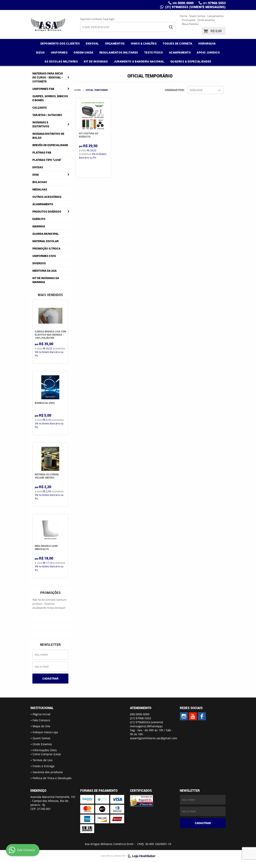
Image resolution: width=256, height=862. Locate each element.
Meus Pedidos (190, 24)
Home (183, 16)
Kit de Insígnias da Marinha (45, 280)
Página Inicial (41, 714)
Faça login (109, 19)
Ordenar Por (174, 90)
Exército (38, 219)
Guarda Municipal (45, 234)
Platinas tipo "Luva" (46, 160)
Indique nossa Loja (45, 732)
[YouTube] (193, 716)
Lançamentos (215, 16)
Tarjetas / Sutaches (47, 115)
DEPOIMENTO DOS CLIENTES (60, 43)
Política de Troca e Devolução (52, 778)
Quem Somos (197, 16)
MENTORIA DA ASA (44, 270)
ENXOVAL (92, 43)
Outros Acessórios (46, 197)
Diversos (39, 263)
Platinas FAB (41, 152)
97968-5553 (214, 3)
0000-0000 (183, 3)
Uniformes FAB (43, 89)
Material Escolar (45, 241)
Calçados (39, 107)
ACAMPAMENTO (180, 52)
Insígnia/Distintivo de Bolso (48, 136)
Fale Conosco (41, 720)
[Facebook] (202, 716)
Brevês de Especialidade (50, 145)
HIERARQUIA (207, 43)
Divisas (37, 167)
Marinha (38, 226)
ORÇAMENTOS (115, 43)
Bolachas (39, 182)
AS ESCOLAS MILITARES (61, 61)
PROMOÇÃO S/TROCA (46, 248)
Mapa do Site (41, 726)
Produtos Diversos (46, 211)
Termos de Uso (42, 760)
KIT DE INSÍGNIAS (96, 61)
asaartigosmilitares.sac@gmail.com (153, 738)
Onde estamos (206, 20)
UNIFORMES (59, 52)
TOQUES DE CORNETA (177, 43)
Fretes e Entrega (43, 766)
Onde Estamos (42, 744)
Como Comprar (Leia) (47, 754)
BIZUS (40, 52)
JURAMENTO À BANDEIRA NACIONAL (139, 61)
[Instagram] (184, 716)
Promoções (188, 20)
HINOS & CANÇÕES (144, 43)
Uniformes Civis (44, 256)
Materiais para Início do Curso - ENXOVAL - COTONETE (47, 77)
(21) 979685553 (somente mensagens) (195, 7)
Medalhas (39, 189)
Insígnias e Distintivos (40, 124)
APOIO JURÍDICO (208, 52)
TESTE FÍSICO (153, 52)
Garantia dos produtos (48, 772)
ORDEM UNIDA (83, 52)
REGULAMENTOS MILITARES (118, 52)
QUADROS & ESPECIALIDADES (190, 61)
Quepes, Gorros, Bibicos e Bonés (50, 98)
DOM (35, 174)
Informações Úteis (45, 750)
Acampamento (42, 204)
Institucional (42, 708)
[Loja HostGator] (140, 856)
